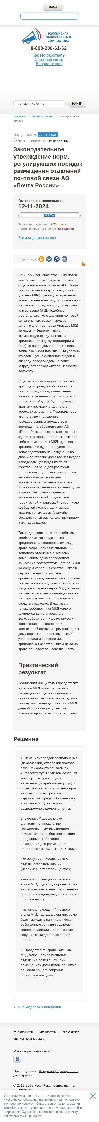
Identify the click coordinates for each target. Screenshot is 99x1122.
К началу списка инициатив (39, 1007)
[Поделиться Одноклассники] (41, 259)
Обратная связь (49, 59)
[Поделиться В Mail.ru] (57, 259)
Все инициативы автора (37, 238)
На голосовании (43, 116)
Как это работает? (49, 55)
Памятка (71, 1032)
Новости (47, 1032)
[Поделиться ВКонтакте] (49, 259)
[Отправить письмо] (64, 259)
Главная (19, 116)
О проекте (23, 1032)
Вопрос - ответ (49, 64)
